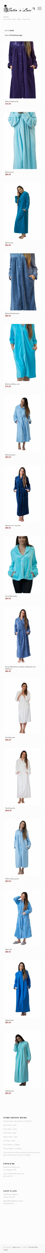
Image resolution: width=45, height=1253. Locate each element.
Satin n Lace (16, 1247)
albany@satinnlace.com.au (13, 1201)
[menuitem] (32, 8)
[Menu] (38, 8)
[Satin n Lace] (18, 8)
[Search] (32, 8)
